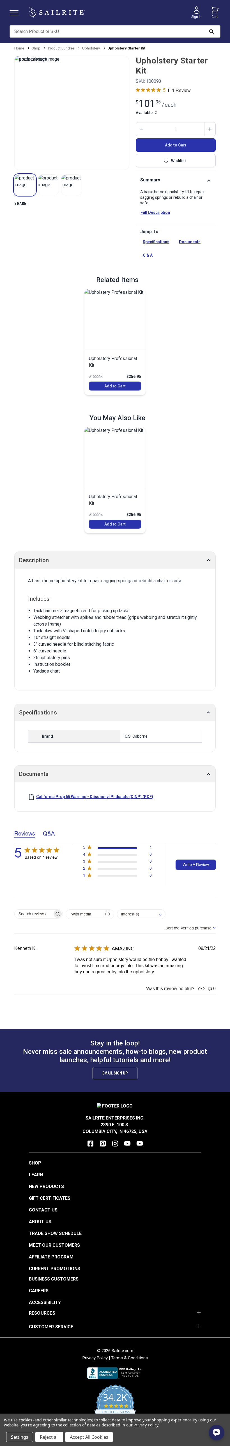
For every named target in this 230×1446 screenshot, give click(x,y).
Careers (39, 1290)
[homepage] (57, 12)
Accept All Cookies (89, 1437)
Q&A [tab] (49, 833)
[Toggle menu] (16, 12)
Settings (19, 1437)
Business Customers (54, 1279)
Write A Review (196, 864)
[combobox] (141, 914)
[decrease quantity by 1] (141, 129)
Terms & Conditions (129, 1357)
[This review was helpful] (200, 988)
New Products (46, 1186)
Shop (35, 1163)
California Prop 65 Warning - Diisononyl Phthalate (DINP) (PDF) (94, 796)
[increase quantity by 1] (209, 129)
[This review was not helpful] (210, 988)
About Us (40, 1221)
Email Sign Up (115, 1073)
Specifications (156, 242)
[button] (24, 184)
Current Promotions (54, 1268)
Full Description (155, 212)
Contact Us (43, 1210)
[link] (115, 342)
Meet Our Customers (54, 1245)
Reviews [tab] (24, 833)
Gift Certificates (49, 1198)
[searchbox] (33, 914)
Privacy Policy (95, 1357)
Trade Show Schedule (55, 1233)
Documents (190, 242)
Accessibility (45, 1302)
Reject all (49, 1437)
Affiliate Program (51, 1257)
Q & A (148, 255)
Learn (36, 1174)
